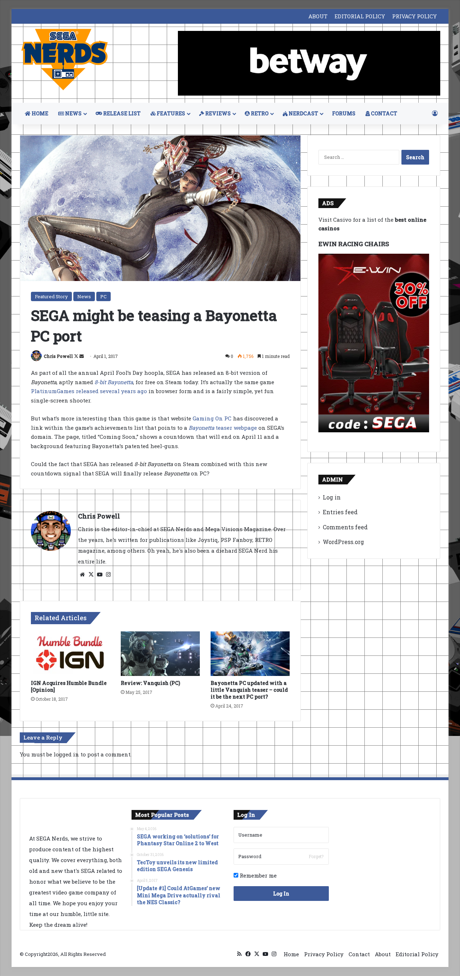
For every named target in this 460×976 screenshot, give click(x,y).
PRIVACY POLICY (414, 16)
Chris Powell (58, 356)
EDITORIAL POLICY (360, 16)
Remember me (257, 875)
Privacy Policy (324, 954)
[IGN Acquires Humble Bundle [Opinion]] (70, 653)
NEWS (73, 113)
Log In (281, 893)
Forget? (316, 856)
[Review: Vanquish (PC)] (160, 653)
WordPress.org (343, 541)
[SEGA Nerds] (65, 59)
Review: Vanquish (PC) (150, 683)
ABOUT (317, 16)
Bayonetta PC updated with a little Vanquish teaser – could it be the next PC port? (249, 690)
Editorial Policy (417, 954)
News (84, 296)
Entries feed (340, 512)
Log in (332, 497)
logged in (66, 754)
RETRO (259, 113)
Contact (359, 954)
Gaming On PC (212, 418)
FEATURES (170, 113)
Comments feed (345, 527)
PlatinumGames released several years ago (89, 391)
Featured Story (51, 296)
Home (291, 954)
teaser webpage (223, 427)
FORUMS (343, 113)
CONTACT (383, 113)
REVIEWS (217, 113)
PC (103, 296)
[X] (91, 574)
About (383, 954)
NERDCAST (303, 113)
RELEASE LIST (121, 113)
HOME (39, 113)
